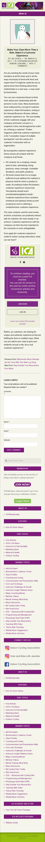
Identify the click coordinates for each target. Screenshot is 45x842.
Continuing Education (27, 61)
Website (7, 440)
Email (6, 431)
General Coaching (18, 64)
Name (6, 422)
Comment (7, 392)
